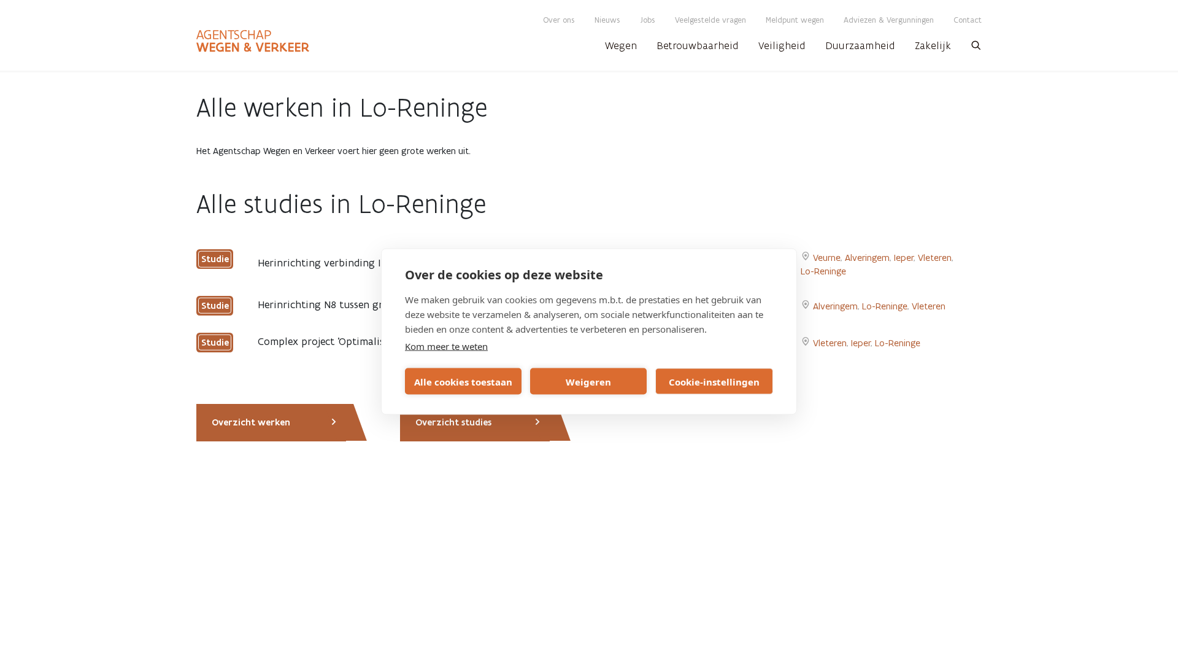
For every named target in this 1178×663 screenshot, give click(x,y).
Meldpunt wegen (795, 20)
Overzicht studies (453, 422)
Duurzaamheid (860, 45)
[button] (976, 49)
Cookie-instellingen (714, 381)
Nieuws (607, 20)
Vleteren (935, 257)
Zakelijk (933, 45)
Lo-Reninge (823, 271)
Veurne (827, 257)
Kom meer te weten (446, 346)
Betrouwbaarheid (697, 45)
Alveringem (867, 257)
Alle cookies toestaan (463, 381)
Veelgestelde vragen (710, 20)
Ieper (904, 257)
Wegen (621, 45)
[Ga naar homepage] (252, 41)
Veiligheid (782, 45)
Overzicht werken (251, 422)
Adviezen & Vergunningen (889, 20)
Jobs (647, 20)
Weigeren (588, 381)
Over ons (559, 20)
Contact (967, 20)
